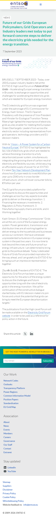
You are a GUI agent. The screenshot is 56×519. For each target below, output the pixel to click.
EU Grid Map (10, 407)
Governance (9, 441)
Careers (7, 437)
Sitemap (6, 482)
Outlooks (8, 384)
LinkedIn (11, 467)
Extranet (8, 452)
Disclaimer (8, 489)
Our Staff (8, 445)
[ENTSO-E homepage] (20, 5)
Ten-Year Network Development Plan (31, 170)
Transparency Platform (14, 388)
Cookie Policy (9, 497)
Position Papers (11, 399)
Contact (7, 448)
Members (8, 433)
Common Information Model (17, 395)
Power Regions (11, 392)
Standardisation (11, 403)
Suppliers (7, 486)
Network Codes (11, 380)
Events (7, 429)
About (7, 422)
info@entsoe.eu (30, 505)
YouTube (11, 471)
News (6, 426)
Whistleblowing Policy (13, 501)
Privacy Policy (9, 493)
